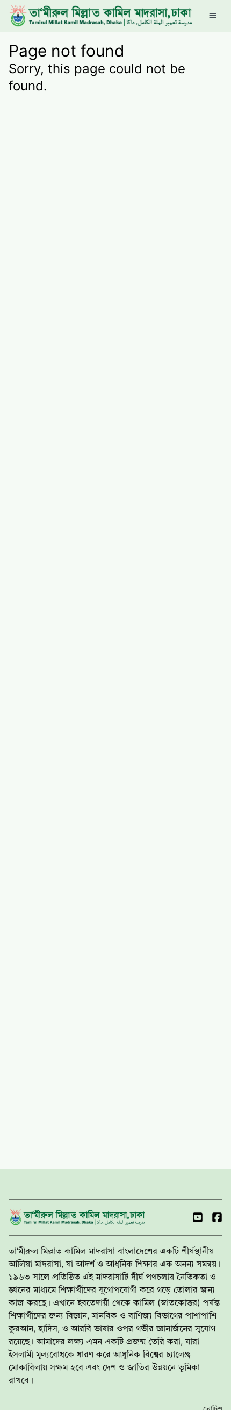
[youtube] (197, 1217)
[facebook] (217, 1217)
